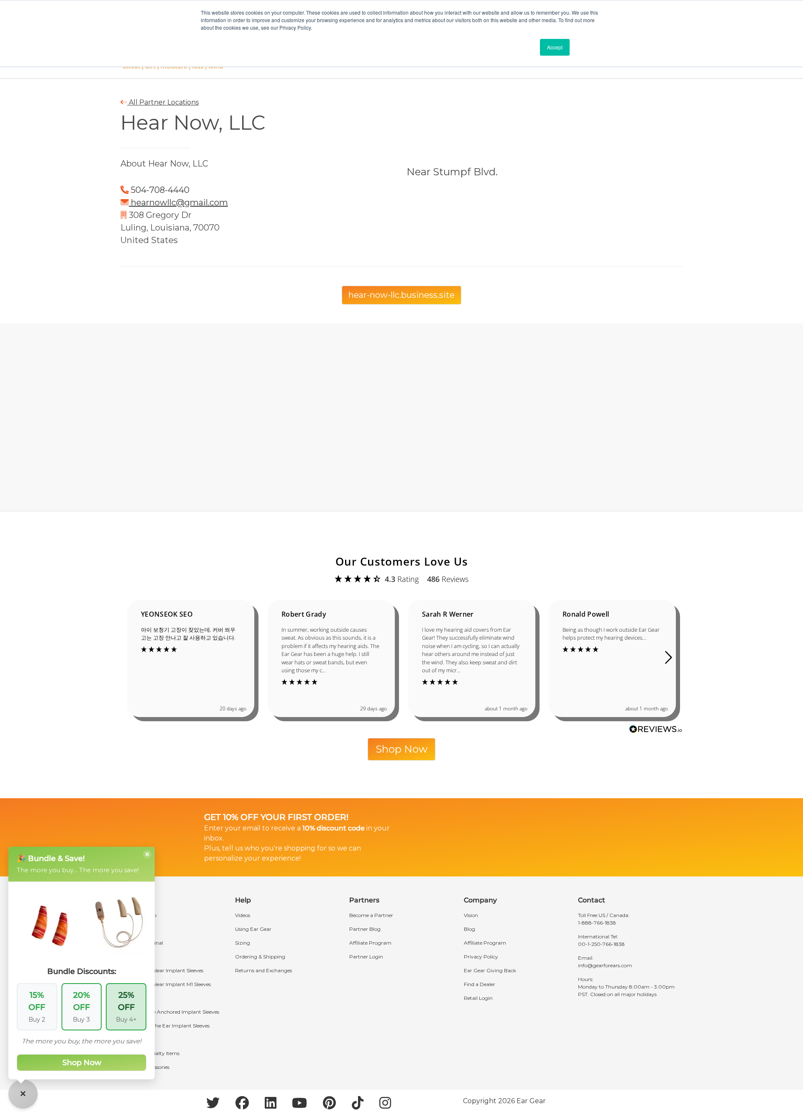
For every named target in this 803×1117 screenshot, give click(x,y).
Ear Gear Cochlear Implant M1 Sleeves (165, 984)
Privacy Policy (481, 956)
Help (243, 900)
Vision (471, 915)
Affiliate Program (370, 943)
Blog (469, 929)
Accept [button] (555, 47)
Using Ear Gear (253, 929)
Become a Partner (371, 915)
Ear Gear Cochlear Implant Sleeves (161, 970)
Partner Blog (365, 929)
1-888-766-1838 (597, 923)
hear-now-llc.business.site (401, 295)
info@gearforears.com (605, 965)
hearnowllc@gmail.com (179, 202)
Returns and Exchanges (263, 970)
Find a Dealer (479, 984)
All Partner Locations (163, 102)
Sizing (242, 943)
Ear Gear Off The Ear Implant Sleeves (165, 1025)
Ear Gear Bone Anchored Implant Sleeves (169, 1012)
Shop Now (401, 749)
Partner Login (366, 956)
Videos (242, 915)
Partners (364, 900)
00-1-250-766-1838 (601, 944)
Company (480, 900)
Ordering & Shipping (260, 956)
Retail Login (478, 998)
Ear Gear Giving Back (490, 970)
